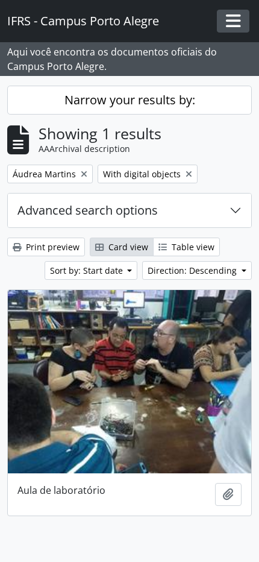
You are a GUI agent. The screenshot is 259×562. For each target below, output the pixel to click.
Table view (191, 247)
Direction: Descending (193, 270)
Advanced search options (87, 210)
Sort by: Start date (87, 270)
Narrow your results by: (129, 100)
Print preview (51, 247)
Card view (127, 247)
